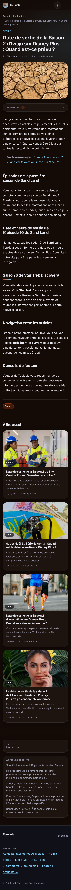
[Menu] (66, 5)
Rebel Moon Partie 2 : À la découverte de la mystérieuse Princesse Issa (31, 810)
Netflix (52, 853)
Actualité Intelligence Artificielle (23, 853)
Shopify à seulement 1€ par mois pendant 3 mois (34, 765)
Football (47, 865)
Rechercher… (14, 747)
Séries (7, 31)
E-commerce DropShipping (20, 865)
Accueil (6, 16)
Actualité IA (10, 872)
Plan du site (61, 835)
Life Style (21, 859)
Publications (19, 16)
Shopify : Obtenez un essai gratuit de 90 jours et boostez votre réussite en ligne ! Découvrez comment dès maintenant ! (34, 787)
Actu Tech (38, 859)
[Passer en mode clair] (57, 5)
